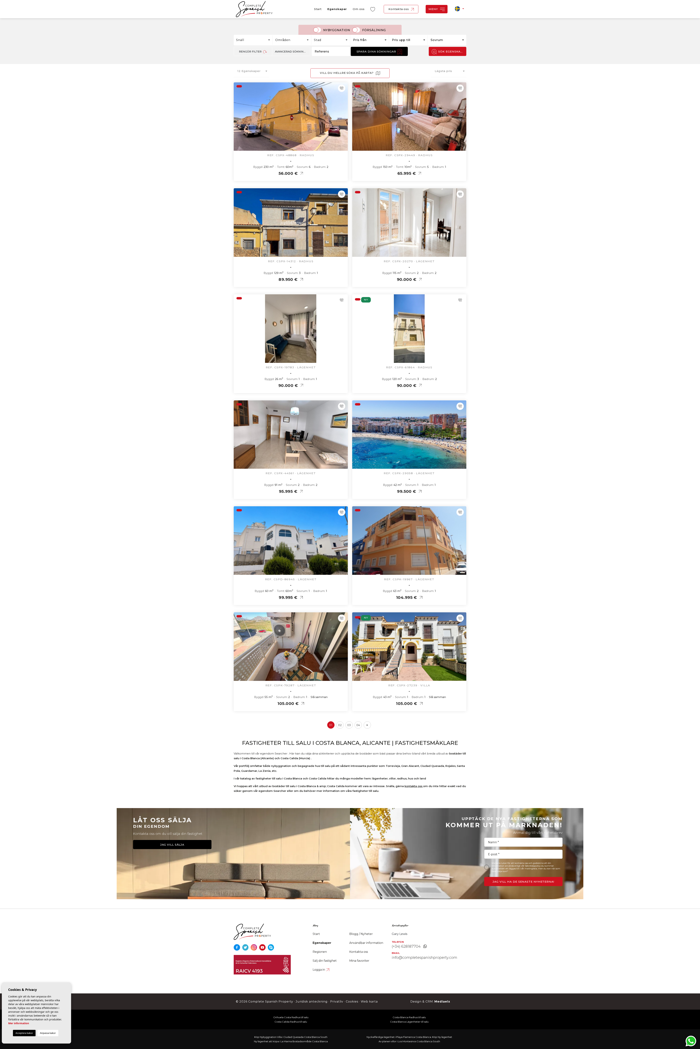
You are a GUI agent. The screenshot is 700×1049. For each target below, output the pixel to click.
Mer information (18, 1023)
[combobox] (253, 40)
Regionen (320, 952)
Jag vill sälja (172, 844)
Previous (237, 118)
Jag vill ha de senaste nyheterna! (523, 881)
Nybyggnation (336, 30)
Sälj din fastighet (325, 960)
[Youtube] (262, 947)
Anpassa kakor (48, 1033)
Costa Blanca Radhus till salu (409, 1017)
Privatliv (336, 1001)
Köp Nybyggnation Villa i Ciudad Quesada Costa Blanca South (290, 1037)
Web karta (369, 1001)
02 (340, 725)
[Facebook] (237, 947)
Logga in (319, 969)
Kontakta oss (399, 9)
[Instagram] (254, 947)
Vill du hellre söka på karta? (347, 73)
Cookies (352, 1001)
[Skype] (271, 947)
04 (358, 725)
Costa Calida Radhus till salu (291, 1021)
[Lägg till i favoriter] (341, 88)
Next (344, 118)
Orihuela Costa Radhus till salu (290, 1017)
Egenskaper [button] (337, 9)
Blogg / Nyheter (361, 934)
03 (349, 725)
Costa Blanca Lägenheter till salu (409, 1021)
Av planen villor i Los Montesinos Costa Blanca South (409, 1041)
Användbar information (366, 943)
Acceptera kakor (24, 1033)
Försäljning (374, 30)
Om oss (358, 9)
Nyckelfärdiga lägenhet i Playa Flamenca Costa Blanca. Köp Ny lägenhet (409, 1037)
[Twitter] (245, 947)
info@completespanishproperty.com (424, 957)
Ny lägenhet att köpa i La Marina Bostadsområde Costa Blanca (291, 1041)
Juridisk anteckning (312, 1001)
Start (318, 9)
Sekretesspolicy (533, 865)
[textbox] (254, 40)
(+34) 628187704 (406, 946)
